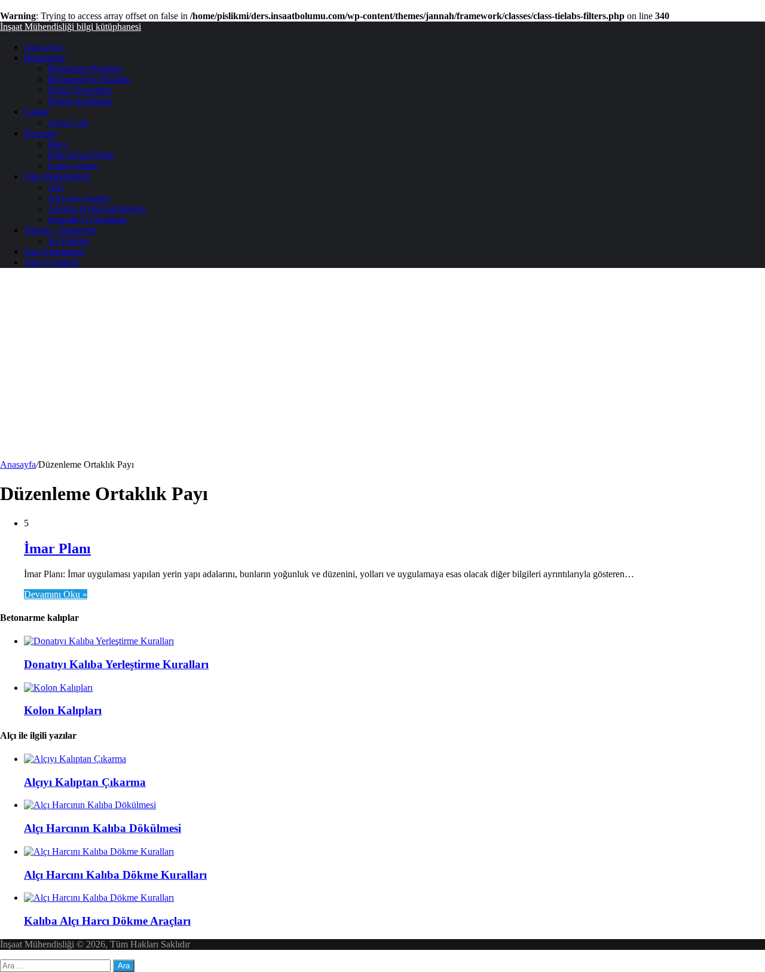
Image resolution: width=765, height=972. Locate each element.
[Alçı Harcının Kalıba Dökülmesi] (90, 805)
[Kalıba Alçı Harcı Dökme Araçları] (99, 897)
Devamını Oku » (55, 594)
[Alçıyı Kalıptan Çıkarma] (75, 759)
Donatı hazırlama (80, 101)
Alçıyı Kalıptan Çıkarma (85, 782)
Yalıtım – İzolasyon (60, 230)
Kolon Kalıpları (63, 710)
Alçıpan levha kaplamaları (97, 208)
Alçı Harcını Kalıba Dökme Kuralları (115, 875)
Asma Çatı (68, 122)
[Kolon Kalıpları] (58, 687)
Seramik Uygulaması (87, 219)
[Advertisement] (382, 369)
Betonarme (44, 58)
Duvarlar (40, 133)
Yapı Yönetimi (51, 262)
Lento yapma (72, 165)
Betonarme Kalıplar (85, 68)
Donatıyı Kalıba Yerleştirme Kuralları (116, 664)
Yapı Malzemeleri (57, 176)
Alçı (56, 187)
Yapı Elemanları (54, 251)
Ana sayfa (43, 47)
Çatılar (36, 111)
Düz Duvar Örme (81, 155)
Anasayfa (18, 464)
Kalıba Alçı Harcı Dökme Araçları (107, 921)
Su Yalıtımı (68, 241)
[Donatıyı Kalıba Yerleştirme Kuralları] (99, 641)
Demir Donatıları (80, 90)
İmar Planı (57, 548)
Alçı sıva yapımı (78, 198)
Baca (57, 144)
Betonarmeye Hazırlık (89, 79)
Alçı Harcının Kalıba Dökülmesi (102, 828)
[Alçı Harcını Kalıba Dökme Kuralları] (99, 851)
